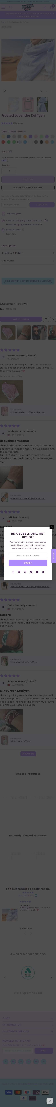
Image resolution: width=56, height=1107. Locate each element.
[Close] (52, 527)
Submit (28, 563)
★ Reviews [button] (54, 556)
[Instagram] (19, 572)
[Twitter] (43, 572)
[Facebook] (13, 572)
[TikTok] (31, 572)
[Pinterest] (25, 572)
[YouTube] (37, 572)
